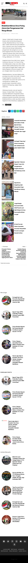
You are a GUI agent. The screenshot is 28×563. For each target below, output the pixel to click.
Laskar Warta (22, 551)
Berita (10, 104)
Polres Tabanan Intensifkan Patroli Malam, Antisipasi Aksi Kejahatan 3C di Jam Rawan (18, 345)
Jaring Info (21, 549)
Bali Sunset (14, 549)
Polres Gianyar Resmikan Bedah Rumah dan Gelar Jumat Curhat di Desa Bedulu (18, 440)
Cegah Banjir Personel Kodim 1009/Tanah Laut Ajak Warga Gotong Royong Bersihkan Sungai (19, 209)
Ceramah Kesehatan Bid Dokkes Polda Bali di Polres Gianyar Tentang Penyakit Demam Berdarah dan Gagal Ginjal (20, 127)
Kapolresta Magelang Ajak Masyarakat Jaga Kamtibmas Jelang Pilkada (19, 187)
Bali (3, 22)
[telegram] (15, 111)
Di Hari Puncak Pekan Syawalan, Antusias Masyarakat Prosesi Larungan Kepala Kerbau (20, 229)
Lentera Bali (6, 549)
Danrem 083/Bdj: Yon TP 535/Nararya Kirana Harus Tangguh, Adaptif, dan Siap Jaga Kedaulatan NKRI (18, 476)
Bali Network (4, 551)
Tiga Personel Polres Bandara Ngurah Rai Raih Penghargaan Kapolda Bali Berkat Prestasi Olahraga (17, 491)
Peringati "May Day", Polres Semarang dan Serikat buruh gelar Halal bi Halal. (20, 145)
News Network (13, 551)
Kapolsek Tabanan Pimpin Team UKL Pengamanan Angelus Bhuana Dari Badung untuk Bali (19, 167)
